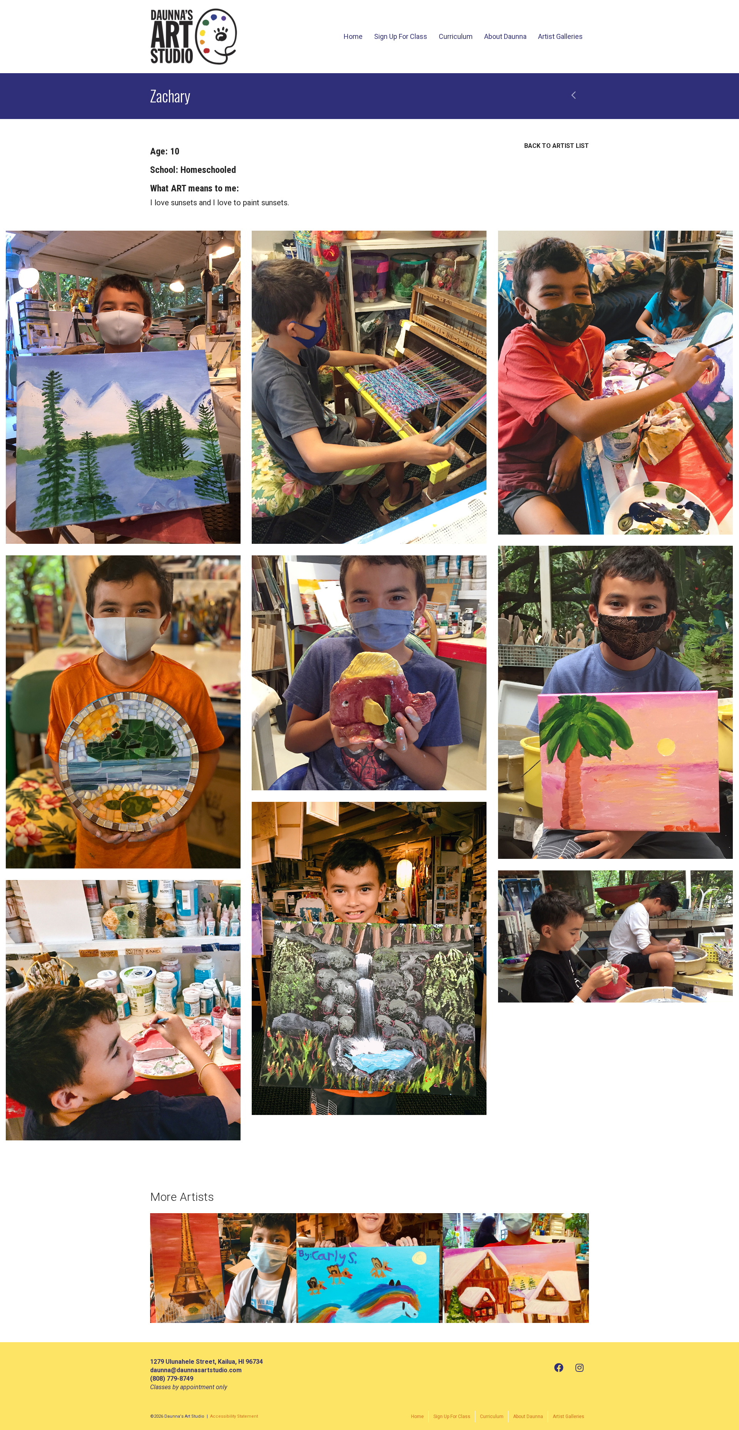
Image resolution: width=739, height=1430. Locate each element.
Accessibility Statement (234, 1416)
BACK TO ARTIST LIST (556, 145)
